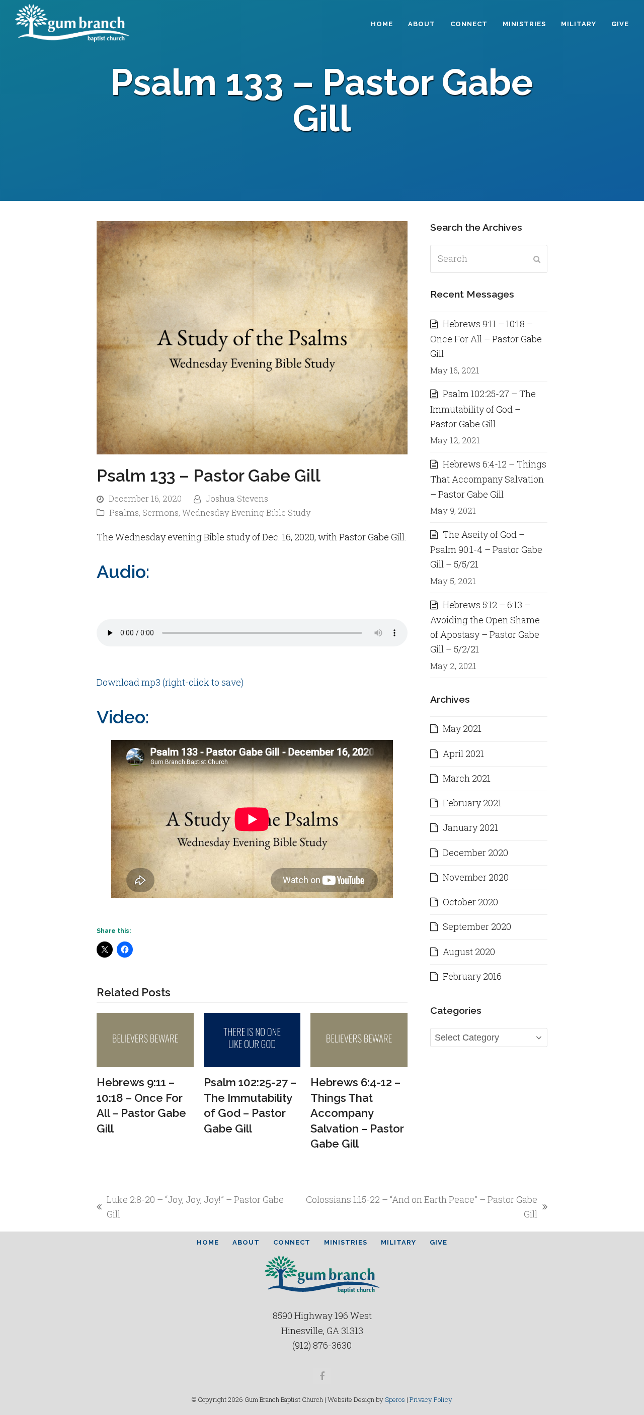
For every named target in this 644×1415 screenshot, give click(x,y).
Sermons (160, 512)
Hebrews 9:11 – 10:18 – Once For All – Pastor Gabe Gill (486, 339)
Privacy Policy (431, 1399)
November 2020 (476, 877)
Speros (395, 1399)
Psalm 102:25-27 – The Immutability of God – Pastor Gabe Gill (483, 409)
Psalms (124, 512)
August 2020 (469, 952)
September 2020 (477, 926)
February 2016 (472, 976)
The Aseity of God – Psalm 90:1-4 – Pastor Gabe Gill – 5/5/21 (486, 549)
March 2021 (467, 778)
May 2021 (462, 728)
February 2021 (472, 803)
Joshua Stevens (237, 498)
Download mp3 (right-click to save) (170, 682)
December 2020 (475, 852)
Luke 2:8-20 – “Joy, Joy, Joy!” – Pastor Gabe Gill (190, 1207)
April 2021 (463, 753)
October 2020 (470, 902)
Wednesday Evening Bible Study (246, 512)
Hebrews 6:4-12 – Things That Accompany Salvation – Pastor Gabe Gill (357, 1113)
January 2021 (470, 827)
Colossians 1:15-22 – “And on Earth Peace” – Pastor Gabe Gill (419, 1207)
